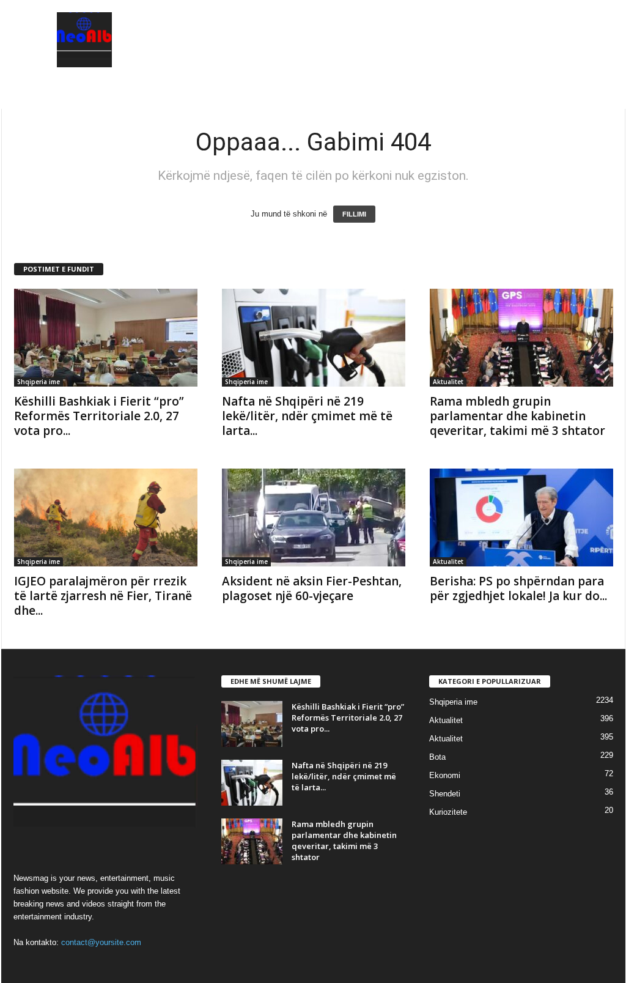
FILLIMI (354, 214)
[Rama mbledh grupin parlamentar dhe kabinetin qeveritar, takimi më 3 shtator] (521, 338)
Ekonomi (444, 775)
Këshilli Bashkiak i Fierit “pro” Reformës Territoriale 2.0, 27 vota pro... (99, 416)
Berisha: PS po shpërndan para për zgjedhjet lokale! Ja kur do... (518, 588)
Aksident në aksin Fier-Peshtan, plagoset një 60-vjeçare (312, 588)
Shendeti (444, 793)
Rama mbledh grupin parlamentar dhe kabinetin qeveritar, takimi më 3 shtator (517, 416)
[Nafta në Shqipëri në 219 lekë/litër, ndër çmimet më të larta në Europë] (313, 338)
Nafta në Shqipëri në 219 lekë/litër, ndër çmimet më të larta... (307, 416)
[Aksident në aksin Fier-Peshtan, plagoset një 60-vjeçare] (313, 517)
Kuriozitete (448, 812)
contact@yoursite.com (101, 942)
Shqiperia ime (38, 381)
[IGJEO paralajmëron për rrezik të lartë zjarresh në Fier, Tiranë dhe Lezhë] (105, 517)
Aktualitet (448, 381)
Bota (437, 757)
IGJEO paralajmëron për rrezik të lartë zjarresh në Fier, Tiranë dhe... (103, 595)
